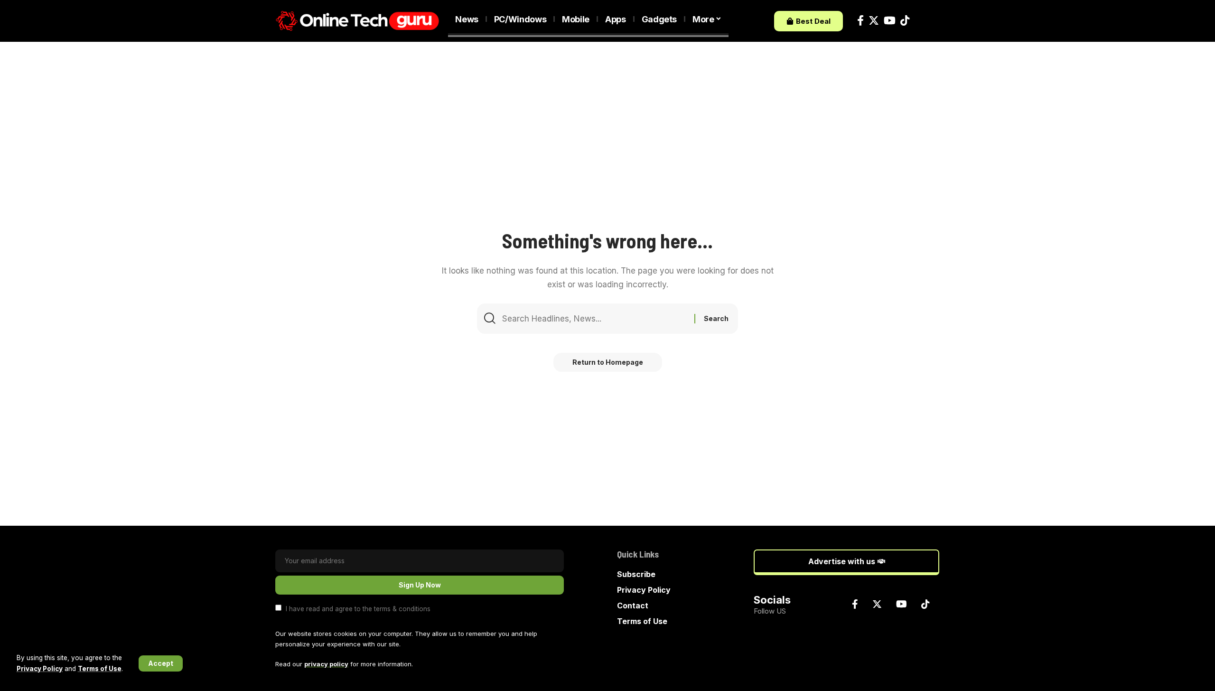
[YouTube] (889, 20)
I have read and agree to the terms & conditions (358, 608)
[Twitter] (873, 20)
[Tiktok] (905, 20)
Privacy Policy (40, 668)
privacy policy (326, 664)
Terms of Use (100, 668)
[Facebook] (860, 20)
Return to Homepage (607, 362)
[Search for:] (594, 318)
